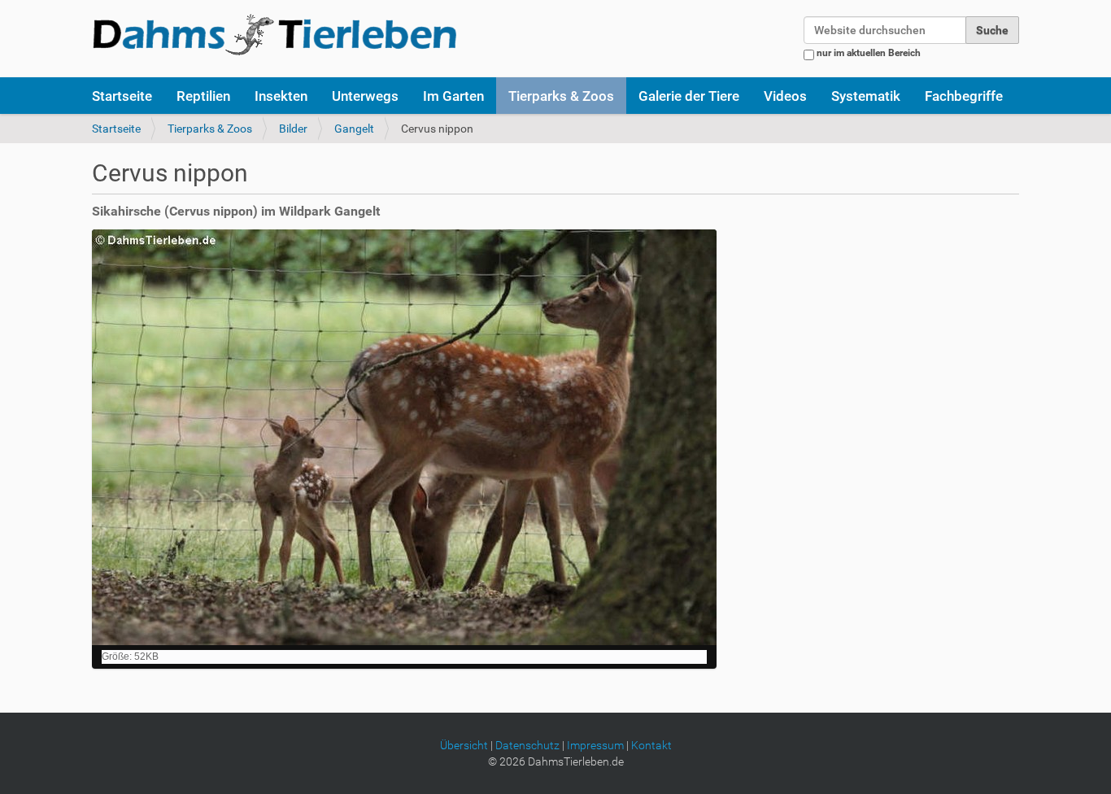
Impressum (595, 745)
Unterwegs (365, 96)
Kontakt (651, 745)
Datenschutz (527, 745)
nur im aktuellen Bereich (869, 53)
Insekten (281, 96)
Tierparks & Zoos (561, 96)
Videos (785, 96)
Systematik (865, 96)
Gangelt (354, 128)
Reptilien (203, 96)
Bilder (293, 128)
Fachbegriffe (964, 96)
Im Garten (453, 96)
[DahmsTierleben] (274, 34)
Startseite (122, 96)
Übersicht (464, 745)
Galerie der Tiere (688, 96)
